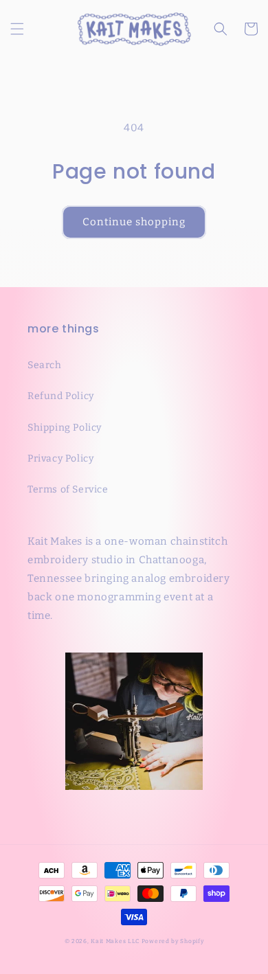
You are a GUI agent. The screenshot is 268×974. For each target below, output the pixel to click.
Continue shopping (134, 222)
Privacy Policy (60, 458)
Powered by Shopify (173, 941)
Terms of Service (68, 489)
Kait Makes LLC (115, 941)
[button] (17, 29)
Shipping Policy (64, 427)
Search (44, 365)
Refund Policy (60, 396)
